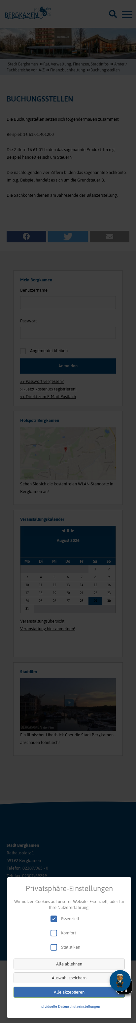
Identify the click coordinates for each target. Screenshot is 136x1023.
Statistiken (70, 947)
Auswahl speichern (69, 977)
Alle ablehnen (69, 964)
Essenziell (70, 918)
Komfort (68, 932)
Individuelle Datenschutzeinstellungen (69, 1006)
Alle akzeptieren (69, 992)
